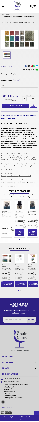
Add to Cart (17, 106)
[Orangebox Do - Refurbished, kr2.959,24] (32, 205)
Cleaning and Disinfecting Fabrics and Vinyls (16, 176)
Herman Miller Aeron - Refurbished (6, 213)
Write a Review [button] (6, 66)
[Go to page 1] (19, 239)
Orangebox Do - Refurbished (32, 212)
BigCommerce (14, 417)
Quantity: (28, 95)
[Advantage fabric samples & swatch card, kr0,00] (19, 258)
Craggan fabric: (10, 80)
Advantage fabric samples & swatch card (19, 267)
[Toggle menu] (2, 6)
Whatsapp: (11, 382)
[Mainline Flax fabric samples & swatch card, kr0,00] (6, 258)
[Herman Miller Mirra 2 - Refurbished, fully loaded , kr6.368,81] (19, 205)
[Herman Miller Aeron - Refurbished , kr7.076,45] (6, 205)
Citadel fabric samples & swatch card (32, 267)
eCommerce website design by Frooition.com (19, 419)
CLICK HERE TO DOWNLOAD (14, 123)
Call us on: (12, 379)
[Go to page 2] (20, 290)
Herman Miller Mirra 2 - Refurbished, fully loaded (19, 214)
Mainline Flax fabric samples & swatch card (6, 267)
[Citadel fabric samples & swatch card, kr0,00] (32, 258)
